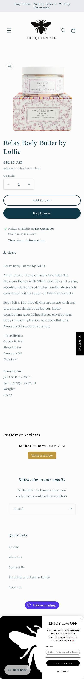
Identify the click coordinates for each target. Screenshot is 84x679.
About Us (15, 587)
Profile (14, 547)
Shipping (8, 168)
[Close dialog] (81, 619)
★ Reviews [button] (80, 343)
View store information (26, 240)
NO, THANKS (63, 671)
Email (49, 646)
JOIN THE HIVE (63, 663)
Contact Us (17, 567)
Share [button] (12, 252)
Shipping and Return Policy (29, 577)
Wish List (15, 557)
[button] (9, 31)
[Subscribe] (70, 509)
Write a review (42, 455)
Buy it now (42, 213)
